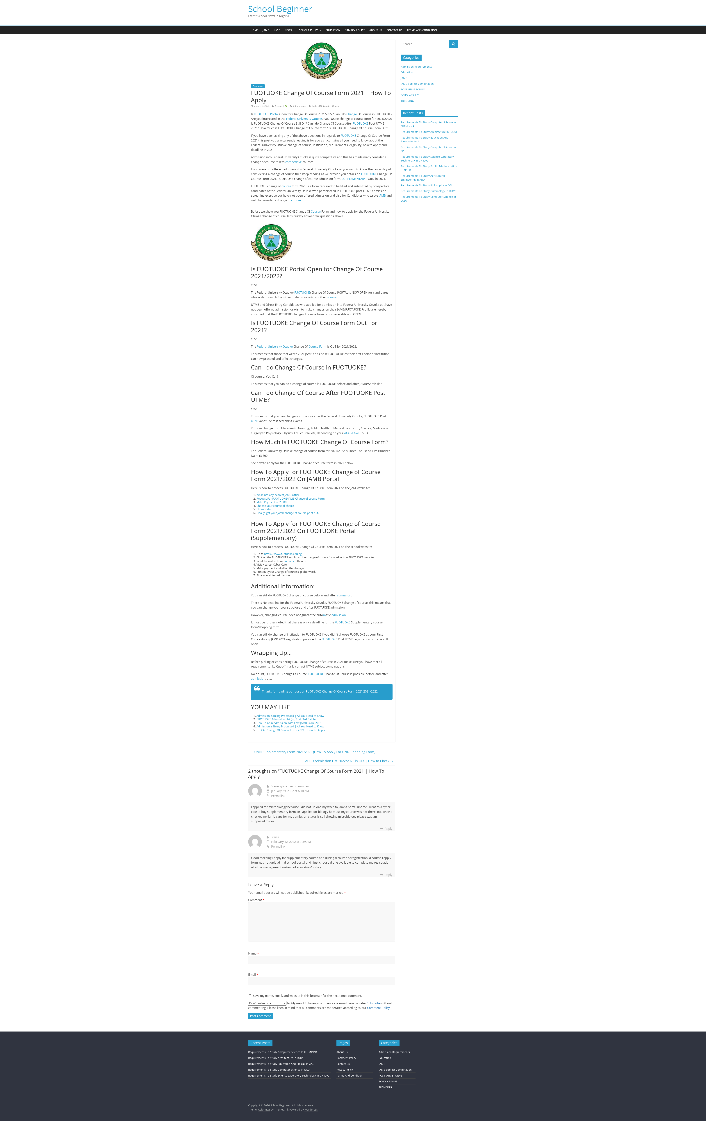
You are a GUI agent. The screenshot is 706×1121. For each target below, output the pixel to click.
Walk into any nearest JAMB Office (277, 495)
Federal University (321, 105)
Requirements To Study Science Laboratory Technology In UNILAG (288, 1075)
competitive (293, 162)
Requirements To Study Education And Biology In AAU (281, 1064)
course (286, 186)
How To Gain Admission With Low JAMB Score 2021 (289, 723)
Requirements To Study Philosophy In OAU (427, 185)
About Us (375, 30)
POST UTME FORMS (413, 89)
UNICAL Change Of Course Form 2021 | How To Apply (290, 730)
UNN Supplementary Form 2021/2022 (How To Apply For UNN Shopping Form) (312, 752)
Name (253, 953)
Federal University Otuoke (303, 119)
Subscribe (374, 1003)
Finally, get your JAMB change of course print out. (287, 513)
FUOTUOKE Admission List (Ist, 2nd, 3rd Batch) (285, 719)
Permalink (278, 796)
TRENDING (407, 101)
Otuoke (335, 105)
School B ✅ (281, 105)
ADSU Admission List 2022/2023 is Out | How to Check (349, 761)
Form (323, 347)
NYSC (277, 30)
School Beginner (280, 8)
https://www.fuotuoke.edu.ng (283, 554)
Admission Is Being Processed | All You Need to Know (290, 716)
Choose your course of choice (275, 505)
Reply (388, 829)
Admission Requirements (416, 66)
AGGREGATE (352, 433)
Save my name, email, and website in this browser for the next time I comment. (307, 996)
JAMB (266, 30)
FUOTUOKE (360, 123)
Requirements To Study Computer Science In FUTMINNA (283, 1052)
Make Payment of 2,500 (271, 502)
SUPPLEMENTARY (354, 179)
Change (351, 114)
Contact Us (394, 30)
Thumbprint (264, 509)
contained (290, 561)
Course (316, 211)
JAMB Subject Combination (417, 83)
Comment (256, 900)
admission (344, 595)
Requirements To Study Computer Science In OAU (279, 1069)
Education (333, 30)
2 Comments (299, 105)
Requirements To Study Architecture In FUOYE (429, 132)
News (288, 30)
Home (254, 30)
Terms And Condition (422, 30)
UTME (255, 421)
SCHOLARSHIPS (410, 95)
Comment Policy (346, 1058)
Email (253, 975)
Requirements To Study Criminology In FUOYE (429, 191)
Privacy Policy (355, 30)
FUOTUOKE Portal (266, 114)
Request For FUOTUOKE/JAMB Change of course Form (290, 498)
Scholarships (308, 30)
